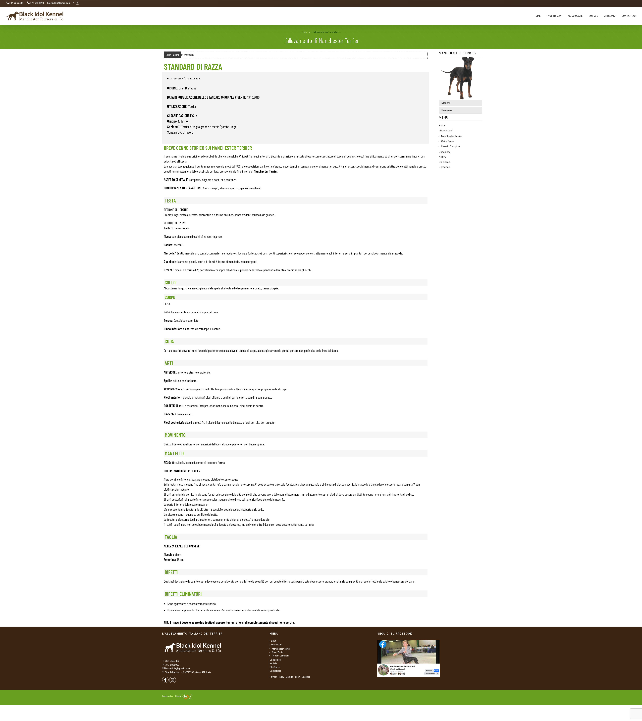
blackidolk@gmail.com (177, 668)
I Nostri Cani (445, 130)
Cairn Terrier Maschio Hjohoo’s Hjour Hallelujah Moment (215, 54)
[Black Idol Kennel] (35, 16)
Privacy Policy (277, 677)
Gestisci (306, 677)
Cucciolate (445, 151)
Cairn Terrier (448, 141)
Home (304, 32)
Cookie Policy (293, 677)
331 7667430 (172, 660)
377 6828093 (172, 664)
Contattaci (444, 167)
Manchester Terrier (451, 136)
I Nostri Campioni (450, 146)
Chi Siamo (444, 162)
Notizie (443, 157)
